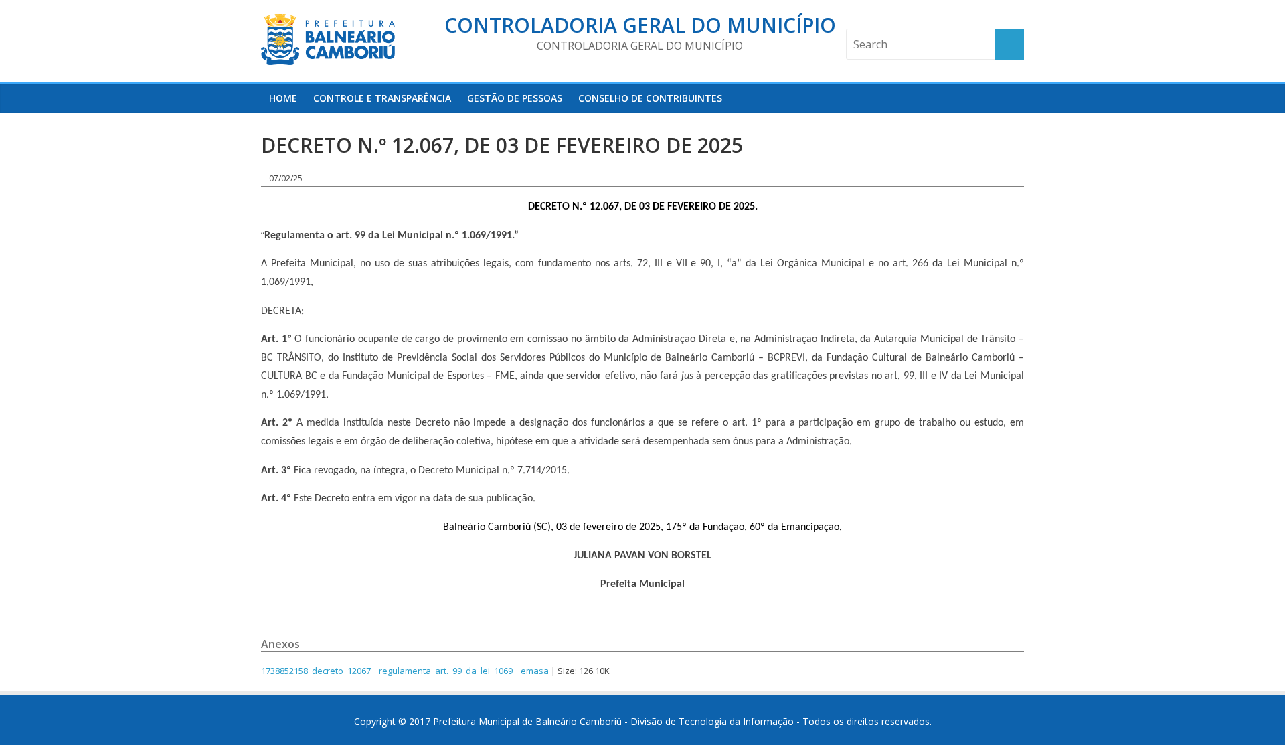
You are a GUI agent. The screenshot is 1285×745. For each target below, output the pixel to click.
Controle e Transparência (382, 98)
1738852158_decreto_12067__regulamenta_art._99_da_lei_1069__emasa (405, 671)
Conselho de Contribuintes (650, 98)
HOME (283, 98)
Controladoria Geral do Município (640, 25)
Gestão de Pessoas (514, 98)
